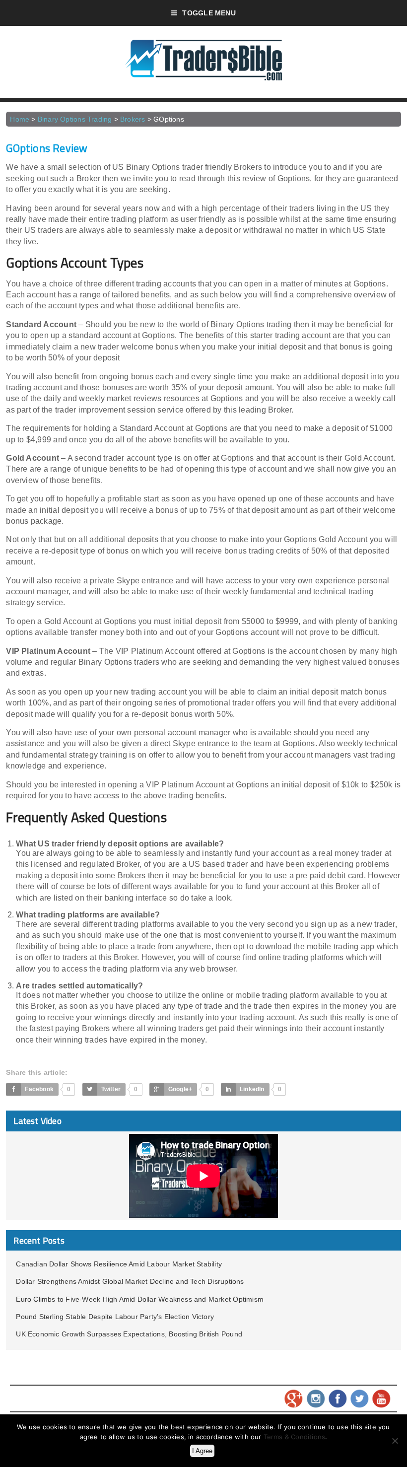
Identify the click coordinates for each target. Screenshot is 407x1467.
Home (19, 119)
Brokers (132, 119)
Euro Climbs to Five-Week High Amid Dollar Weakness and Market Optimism (140, 1299)
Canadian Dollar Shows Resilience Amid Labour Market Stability (119, 1264)
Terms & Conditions (295, 1437)
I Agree (202, 1451)
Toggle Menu (208, 13)
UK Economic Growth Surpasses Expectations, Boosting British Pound (129, 1334)
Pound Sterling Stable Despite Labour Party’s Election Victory (115, 1317)
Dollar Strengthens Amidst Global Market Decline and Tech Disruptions (130, 1281)
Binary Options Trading (75, 119)
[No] (395, 1441)
